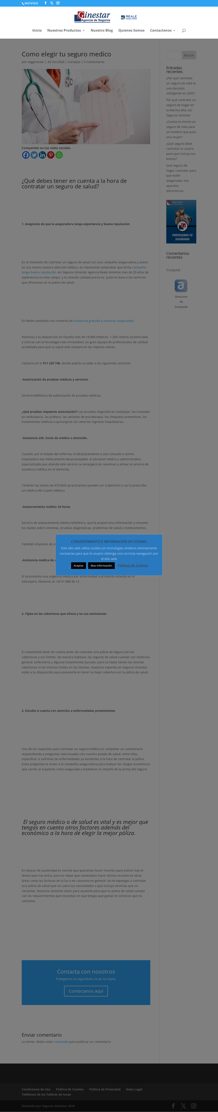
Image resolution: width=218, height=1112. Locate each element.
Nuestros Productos (64, 31)
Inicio (37, 31)
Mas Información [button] (101, 565)
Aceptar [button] (78, 565)
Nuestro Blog (102, 31)
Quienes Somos (131, 31)
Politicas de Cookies (133, 565)
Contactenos (161, 31)
